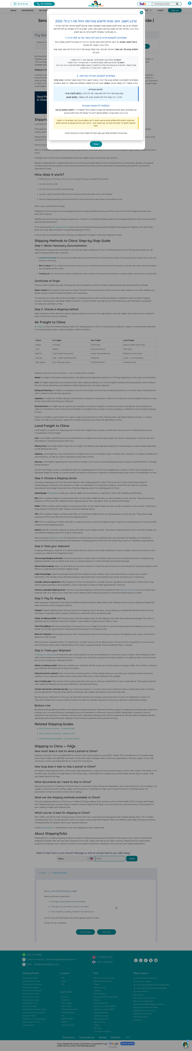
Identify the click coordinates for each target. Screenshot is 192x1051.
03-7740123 (46, 4)
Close (96, 144)
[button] (189, 3)
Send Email (23, 4)
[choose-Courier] (144, 4)
